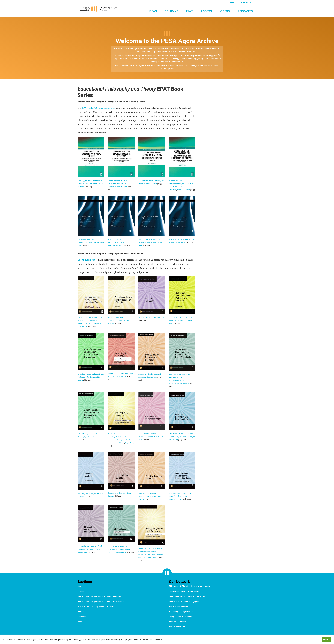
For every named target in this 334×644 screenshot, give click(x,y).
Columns (171, 11)
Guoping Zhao (152, 376)
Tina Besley (83, 326)
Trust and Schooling (145, 317)
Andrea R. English (182, 383)
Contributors (247, 3)
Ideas (153, 11)
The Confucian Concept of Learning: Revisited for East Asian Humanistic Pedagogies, (120, 436)
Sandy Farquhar (92, 549)
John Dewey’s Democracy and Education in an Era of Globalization (180, 377)
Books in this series (88, 260)
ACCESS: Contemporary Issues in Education (96, 606)
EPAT (189, 11)
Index (80, 622)
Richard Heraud (151, 557)
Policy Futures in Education (180, 616)
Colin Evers (178, 499)
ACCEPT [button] (326, 639)
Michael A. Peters (121, 186)
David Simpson (150, 496)
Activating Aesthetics (85, 493)
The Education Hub (177, 627)
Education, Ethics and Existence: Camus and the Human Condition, (150, 551)
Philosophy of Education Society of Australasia (189, 586)
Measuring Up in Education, (118, 373)
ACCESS (206, 11)
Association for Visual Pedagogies (184, 601)
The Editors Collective (178, 606)
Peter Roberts (121, 552)
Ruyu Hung (129, 442)
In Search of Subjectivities (178, 239)
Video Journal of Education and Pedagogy (187, 596)
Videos (225, 11)
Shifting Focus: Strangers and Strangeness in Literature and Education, (119, 549)
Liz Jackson (93, 183)
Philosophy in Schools (116, 493)
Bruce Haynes (159, 317)
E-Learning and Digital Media (181, 611)
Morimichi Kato (118, 442)
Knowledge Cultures (177, 622)
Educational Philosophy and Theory (184, 591)
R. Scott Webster (121, 376)
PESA (232, 3)
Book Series (101, 601)
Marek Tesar (117, 245)
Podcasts (245, 11)
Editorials (99, 596)
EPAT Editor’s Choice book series (98, 108)
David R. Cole (187, 436)
